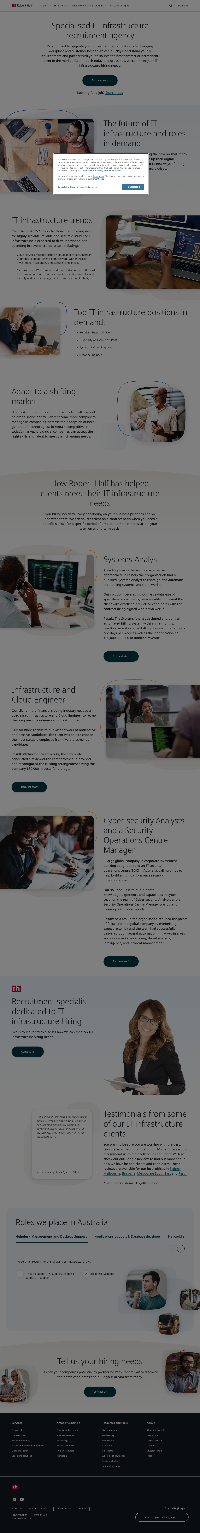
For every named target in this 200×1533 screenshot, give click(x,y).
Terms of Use (98, 176)
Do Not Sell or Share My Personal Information (102, 171)
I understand (133, 187)
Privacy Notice (97, 179)
